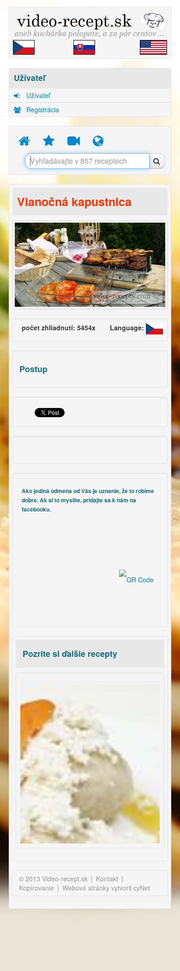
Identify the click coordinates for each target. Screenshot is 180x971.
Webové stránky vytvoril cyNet (106, 887)
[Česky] (154, 327)
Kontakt (107, 878)
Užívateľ (37, 95)
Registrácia (41, 109)
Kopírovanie (36, 887)
